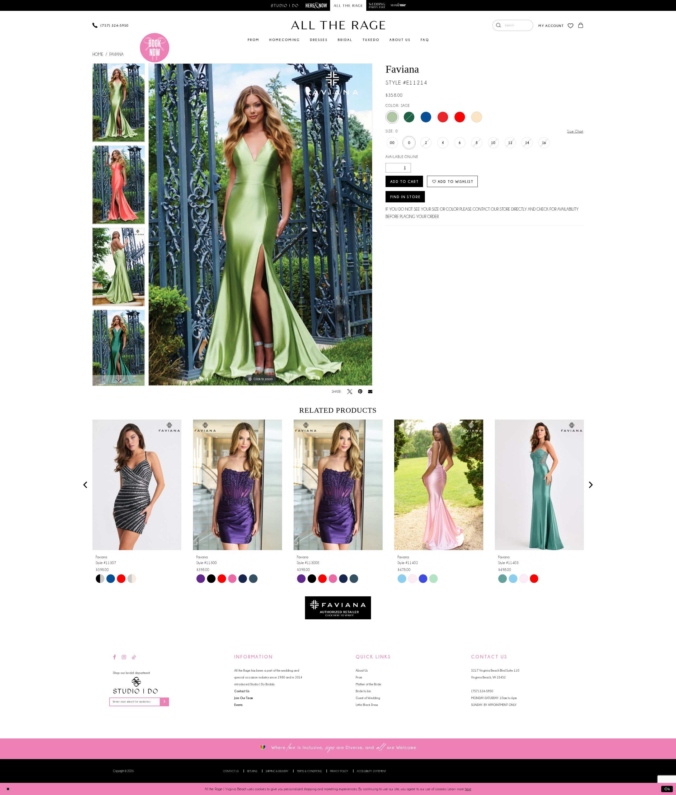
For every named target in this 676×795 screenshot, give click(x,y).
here (468, 789)
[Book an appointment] (154, 47)
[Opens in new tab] (338, 607)
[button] (551, 25)
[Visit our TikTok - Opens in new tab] (134, 657)
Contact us (231, 771)
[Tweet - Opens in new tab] (349, 391)
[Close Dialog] (8, 788)
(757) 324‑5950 (482, 691)
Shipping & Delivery (277, 771)
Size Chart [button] (575, 131)
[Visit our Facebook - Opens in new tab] (114, 657)
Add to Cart (404, 181)
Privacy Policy (339, 771)
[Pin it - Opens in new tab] (360, 391)
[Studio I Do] (135, 685)
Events (238, 704)
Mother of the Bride (368, 684)
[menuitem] (512, 25)
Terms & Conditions (309, 771)
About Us (362, 670)
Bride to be (363, 691)
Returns (252, 771)
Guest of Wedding (368, 698)
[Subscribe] (164, 702)
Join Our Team (243, 698)
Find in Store (405, 197)
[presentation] (136, 485)
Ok (667, 789)
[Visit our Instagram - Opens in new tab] (124, 657)
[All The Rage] (338, 25)
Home (97, 54)
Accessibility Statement (371, 771)
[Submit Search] (498, 25)
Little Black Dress (367, 704)
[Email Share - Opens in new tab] (370, 391)
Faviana (116, 54)
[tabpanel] (118, 104)
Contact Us (241, 691)
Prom (359, 677)
